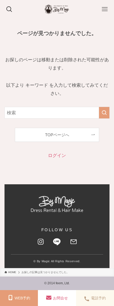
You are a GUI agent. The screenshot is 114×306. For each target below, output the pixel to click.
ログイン (57, 155)
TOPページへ (57, 135)
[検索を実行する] (104, 113)
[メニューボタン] (105, 9)
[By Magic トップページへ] (57, 204)
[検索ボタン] (9, 9)
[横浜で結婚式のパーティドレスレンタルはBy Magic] (57, 9)
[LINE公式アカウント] (57, 242)
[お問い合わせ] (73, 242)
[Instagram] (40, 242)
